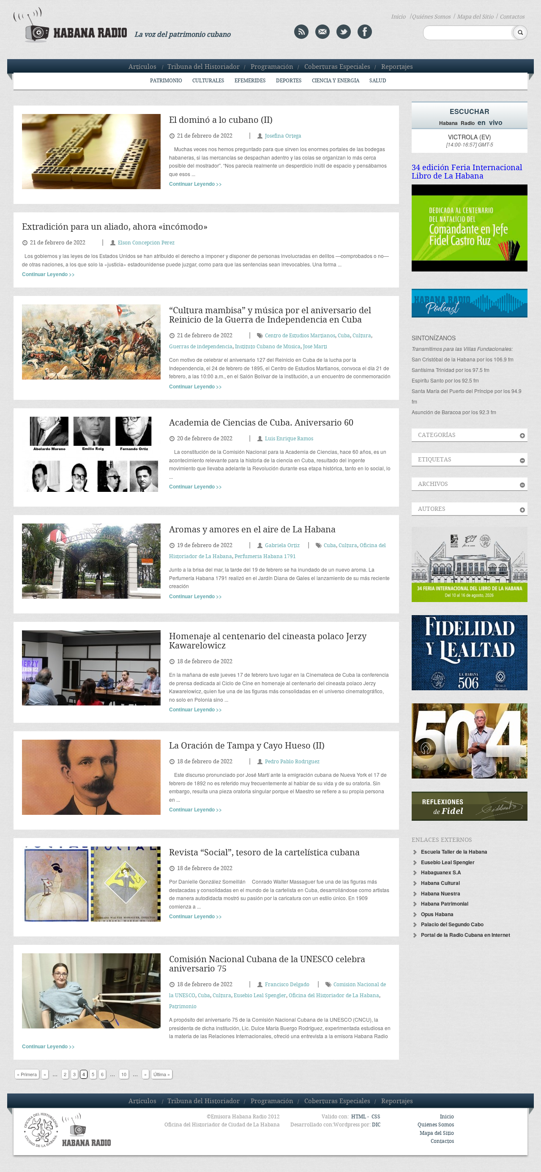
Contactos (512, 17)
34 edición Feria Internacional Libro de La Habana (467, 172)
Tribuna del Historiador (203, 67)
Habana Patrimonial (444, 903)
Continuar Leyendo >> (195, 183)
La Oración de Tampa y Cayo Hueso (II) (247, 746)
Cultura (361, 336)
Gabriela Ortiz (282, 545)
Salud (377, 81)
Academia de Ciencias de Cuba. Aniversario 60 (261, 423)
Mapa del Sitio (475, 17)
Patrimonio (166, 81)
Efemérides (250, 81)
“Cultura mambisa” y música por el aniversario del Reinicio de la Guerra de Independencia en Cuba (270, 316)
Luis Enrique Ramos (289, 439)
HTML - (360, 1117)
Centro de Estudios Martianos (300, 336)
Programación (272, 67)
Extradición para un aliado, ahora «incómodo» (115, 227)
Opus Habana (437, 914)
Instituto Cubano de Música (268, 347)
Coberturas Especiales (337, 67)
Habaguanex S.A (441, 872)
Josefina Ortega (283, 136)
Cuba (344, 336)
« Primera (27, 1074)
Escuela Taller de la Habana (454, 851)
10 (123, 1074)
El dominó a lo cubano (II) (221, 120)
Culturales (208, 81)
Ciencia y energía (335, 81)
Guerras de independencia (200, 347)
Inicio (398, 17)
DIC (376, 1125)
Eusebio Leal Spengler (260, 995)
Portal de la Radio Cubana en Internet (465, 935)
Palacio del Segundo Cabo (452, 924)
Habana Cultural (440, 883)
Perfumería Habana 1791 (265, 556)
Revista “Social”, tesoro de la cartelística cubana (264, 853)
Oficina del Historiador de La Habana (334, 995)
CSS (376, 1117)
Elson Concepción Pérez (146, 243)
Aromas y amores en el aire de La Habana (252, 530)
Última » (161, 1074)
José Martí (315, 347)
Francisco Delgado (287, 985)
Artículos (142, 67)
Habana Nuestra (440, 893)
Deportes (289, 81)
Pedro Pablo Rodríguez (292, 762)
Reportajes (397, 67)
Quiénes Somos (431, 17)
